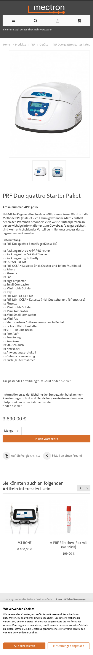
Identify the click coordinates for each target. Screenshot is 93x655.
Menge (8, 430)
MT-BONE (25, 542)
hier (68, 381)
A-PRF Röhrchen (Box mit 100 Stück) (68, 544)
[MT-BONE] (24, 517)
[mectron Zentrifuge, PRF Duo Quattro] (40, 170)
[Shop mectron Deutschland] (46, 9)
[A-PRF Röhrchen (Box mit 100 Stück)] (68, 517)
